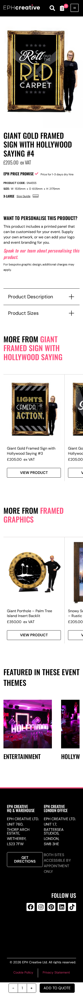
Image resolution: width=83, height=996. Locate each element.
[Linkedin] (62, 907)
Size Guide (23, 196)
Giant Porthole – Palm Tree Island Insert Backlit (29, 613)
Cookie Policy (23, 972)
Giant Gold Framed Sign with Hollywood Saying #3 (31, 451)
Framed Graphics (33, 515)
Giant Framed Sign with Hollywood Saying (32, 348)
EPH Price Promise (18, 174)
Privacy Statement (56, 972)
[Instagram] (41, 907)
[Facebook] (31, 907)
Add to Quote (57, 988)
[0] (61, 8)
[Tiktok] (72, 907)
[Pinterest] (51, 907)
